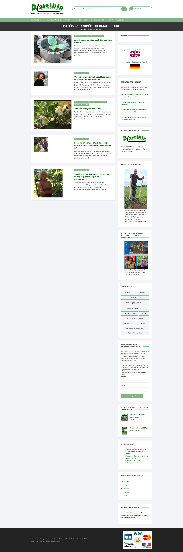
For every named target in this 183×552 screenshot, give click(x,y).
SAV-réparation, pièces (133, 463)
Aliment (127, 293)
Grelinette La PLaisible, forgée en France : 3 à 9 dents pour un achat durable (134, 88)
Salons (143, 323)
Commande (77, 20)
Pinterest (126, 492)
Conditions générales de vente (135, 449)
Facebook (125, 481)
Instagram (126, 485)
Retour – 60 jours (131, 458)
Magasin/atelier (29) (54, 20)
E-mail (123, 386)
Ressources (103, 102)
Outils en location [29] (134, 309)
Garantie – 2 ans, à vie (132, 460)
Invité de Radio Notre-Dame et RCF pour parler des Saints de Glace (134, 96)
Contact (110, 20)
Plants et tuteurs (93, 102)
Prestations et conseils (82, 36)
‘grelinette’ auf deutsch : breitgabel (135, 62)
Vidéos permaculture (97, 36)
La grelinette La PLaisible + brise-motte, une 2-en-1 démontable (134, 111)
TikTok (125, 496)
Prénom (123, 376)
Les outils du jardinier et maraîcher (134, 303)
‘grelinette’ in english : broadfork (135, 50)
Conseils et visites (80, 102)
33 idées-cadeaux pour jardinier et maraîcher (132, 103)
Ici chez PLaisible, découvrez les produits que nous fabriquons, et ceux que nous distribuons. (134, 515)
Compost (142, 293)
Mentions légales (97, 20)
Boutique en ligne (37, 20)
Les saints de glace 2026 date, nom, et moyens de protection (134, 118)
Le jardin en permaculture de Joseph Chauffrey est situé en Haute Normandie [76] (92, 145)
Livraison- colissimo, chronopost (136, 456)
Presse (143, 313)
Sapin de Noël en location (135, 328)
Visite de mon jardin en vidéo (87, 109)
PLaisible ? (120, 20)
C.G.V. (86, 20)
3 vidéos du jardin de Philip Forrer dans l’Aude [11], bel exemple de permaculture (92, 176)
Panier (67, 20)
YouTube (126, 488)
